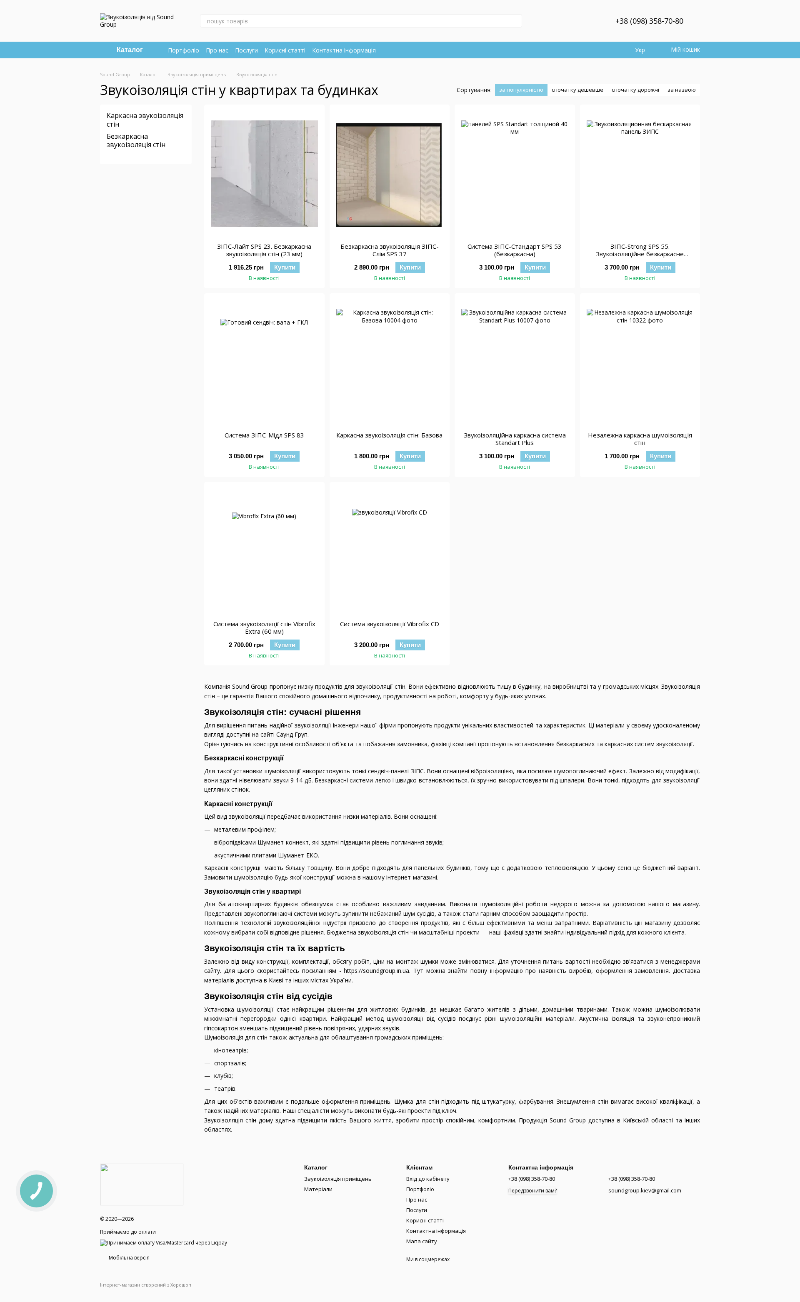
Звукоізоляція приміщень (338, 1178)
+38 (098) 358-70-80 (649, 21)
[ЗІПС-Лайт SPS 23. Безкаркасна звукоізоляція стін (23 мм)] (264, 173)
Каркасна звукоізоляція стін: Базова (389, 435)
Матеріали (318, 1189)
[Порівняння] (567, 20)
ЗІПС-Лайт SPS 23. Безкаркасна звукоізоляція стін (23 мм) (264, 250)
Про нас (217, 50)
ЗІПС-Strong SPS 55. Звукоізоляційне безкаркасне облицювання (640, 253)
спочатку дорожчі (635, 89)
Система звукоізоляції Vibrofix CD (389, 624)
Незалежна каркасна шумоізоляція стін (640, 439)
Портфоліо (183, 50)
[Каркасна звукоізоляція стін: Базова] (389, 362)
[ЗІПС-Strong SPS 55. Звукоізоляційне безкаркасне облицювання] (640, 173)
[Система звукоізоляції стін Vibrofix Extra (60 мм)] (264, 551)
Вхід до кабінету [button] (428, 1178)
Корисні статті (285, 50)
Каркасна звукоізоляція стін (145, 120)
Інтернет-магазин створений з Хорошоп (145, 1285)
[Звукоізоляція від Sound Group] (141, 1183)
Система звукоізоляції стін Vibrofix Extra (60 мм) (264, 627)
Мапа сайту (421, 1241)
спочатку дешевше (577, 89)
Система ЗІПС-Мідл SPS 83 (264, 435)
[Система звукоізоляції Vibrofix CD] (389, 551)
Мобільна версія (129, 1257)
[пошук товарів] (515, 20)
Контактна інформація (344, 50)
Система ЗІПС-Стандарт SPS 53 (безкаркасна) (515, 250)
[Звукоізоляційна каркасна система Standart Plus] (514, 362)
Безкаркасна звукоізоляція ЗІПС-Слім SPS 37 (389, 250)
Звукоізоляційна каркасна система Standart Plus (515, 439)
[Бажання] (588, 20)
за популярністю (521, 89)
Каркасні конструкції (238, 803)
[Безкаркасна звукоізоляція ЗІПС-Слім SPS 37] (389, 173)
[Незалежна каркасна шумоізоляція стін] (640, 362)
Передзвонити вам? (532, 1190)
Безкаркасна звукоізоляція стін (136, 140)
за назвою (682, 89)
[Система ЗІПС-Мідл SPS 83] (264, 362)
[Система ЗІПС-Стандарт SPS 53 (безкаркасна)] (514, 173)
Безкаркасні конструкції (244, 758)
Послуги (246, 50)
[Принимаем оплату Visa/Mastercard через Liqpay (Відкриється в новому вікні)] (163, 1242)
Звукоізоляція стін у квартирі (252, 891)
